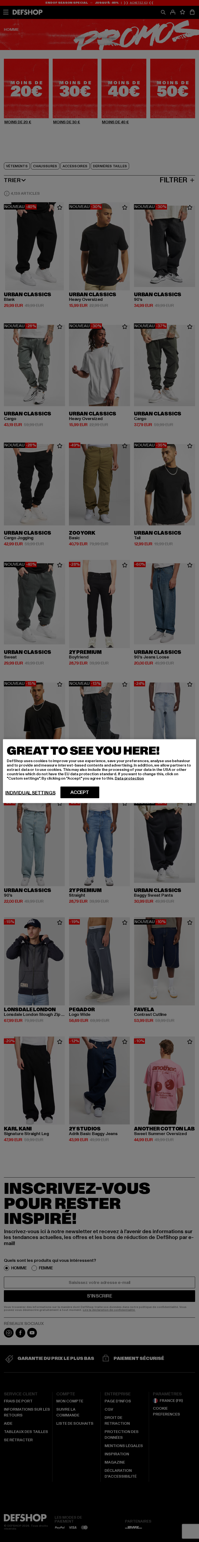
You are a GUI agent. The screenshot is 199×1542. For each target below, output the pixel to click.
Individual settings (30, 793)
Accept (79, 792)
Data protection (129, 778)
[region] (99, 771)
